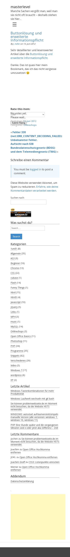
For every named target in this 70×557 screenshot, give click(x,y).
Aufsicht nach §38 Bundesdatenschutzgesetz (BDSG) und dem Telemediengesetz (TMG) (33, 147)
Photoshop (16, 341)
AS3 (13, 258)
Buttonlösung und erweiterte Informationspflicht (27, 36)
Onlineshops (30, 125)
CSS (13, 272)
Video (13, 365)
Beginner (15, 263)
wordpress (16, 375)
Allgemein (16, 253)
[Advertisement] (38, 517)
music (14, 321)
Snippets (15, 355)
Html (13, 292)
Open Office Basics (21, 336)
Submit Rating (18, 123)
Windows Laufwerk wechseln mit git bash (32, 398)
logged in (35, 169)
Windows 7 (16, 370)
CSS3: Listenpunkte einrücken (44, 462)
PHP (13, 345)
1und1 (14, 248)
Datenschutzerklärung (22, 481)
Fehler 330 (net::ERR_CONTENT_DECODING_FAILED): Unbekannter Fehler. (36, 136)
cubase (14, 277)
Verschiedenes (18, 360)
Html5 (14, 297)
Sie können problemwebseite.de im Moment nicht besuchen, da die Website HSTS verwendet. (34, 406)
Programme (17, 350)
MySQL (14, 326)
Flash (13, 282)
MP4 (13, 316)
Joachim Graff (18, 462)
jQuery (14, 307)
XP (12, 379)
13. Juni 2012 (29, 121)
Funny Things (18, 287)
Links (13, 311)
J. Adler (16, 43)
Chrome (15, 268)
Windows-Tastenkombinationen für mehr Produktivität (32, 392)
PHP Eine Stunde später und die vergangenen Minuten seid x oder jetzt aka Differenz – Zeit (34, 426)
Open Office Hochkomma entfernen (30, 451)
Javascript (16, 302)
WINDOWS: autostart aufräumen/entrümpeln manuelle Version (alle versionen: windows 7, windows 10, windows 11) (34, 417)
